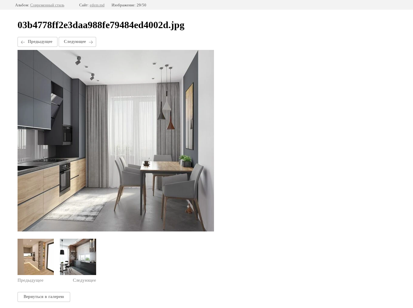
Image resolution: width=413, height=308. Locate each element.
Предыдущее (40, 41)
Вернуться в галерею (44, 296)
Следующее (75, 41)
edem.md (97, 5)
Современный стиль (47, 5)
